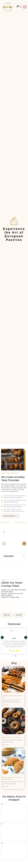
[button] (25, 7)
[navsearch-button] (21, 7)
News (20, 667)
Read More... (6, 704)
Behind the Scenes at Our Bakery (11, 737)
